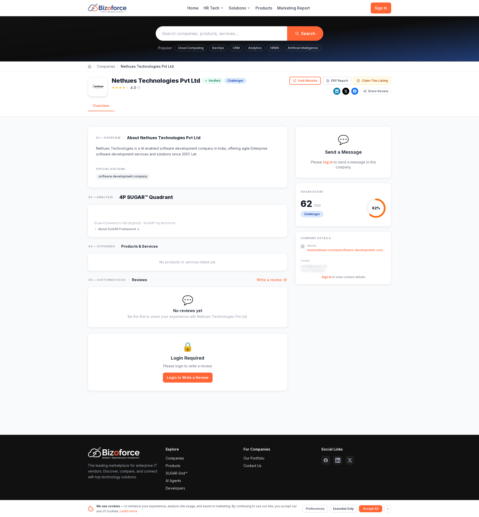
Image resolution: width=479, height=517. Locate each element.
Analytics (255, 48)
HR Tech (211, 7)
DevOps (218, 48)
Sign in (326, 277)
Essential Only (343, 509)
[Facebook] (354, 91)
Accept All (370, 509)
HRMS (274, 48)
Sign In (381, 7)
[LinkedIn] (336, 91)
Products (263, 7)
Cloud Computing (191, 48)
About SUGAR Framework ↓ (118, 229)
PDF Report (339, 80)
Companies (106, 66)
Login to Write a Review (188, 377)
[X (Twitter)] (349, 460)
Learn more (128, 511)
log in (328, 162)
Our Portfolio (253, 458)
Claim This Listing (375, 80)
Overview (101, 105)
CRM (236, 48)
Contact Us (252, 466)
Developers (175, 488)
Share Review (378, 91)
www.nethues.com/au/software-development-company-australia (346, 250)
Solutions (237, 7)
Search (308, 33)
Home (193, 7)
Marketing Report (293, 7)
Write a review (269, 280)
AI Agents (173, 481)
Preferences (315, 509)
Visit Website (307, 80)
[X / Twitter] (345, 91)
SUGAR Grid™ (176, 473)
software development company (123, 176)
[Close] (387, 508)
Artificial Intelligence (303, 48)
